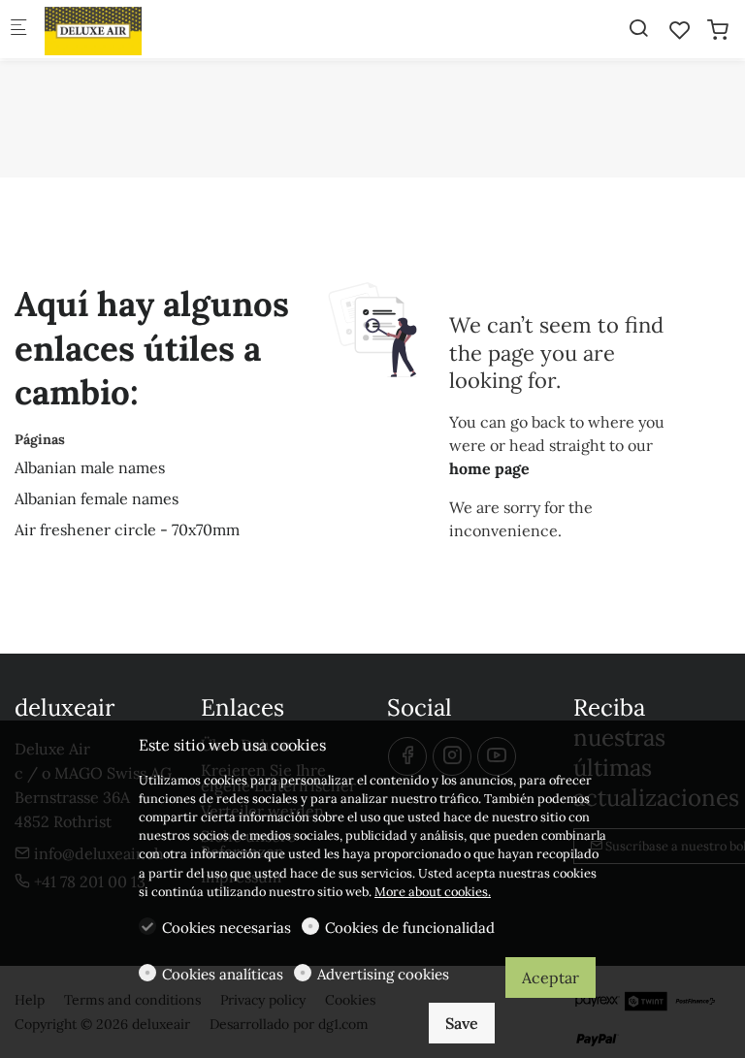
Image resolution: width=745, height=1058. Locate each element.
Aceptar (550, 977)
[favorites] (680, 30)
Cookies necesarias (226, 927)
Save (461, 1023)
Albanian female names (96, 498)
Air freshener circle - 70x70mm (127, 529)
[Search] (638, 28)
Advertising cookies (383, 974)
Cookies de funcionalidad (410, 927)
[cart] (717, 30)
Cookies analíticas (222, 974)
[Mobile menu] (18, 30)
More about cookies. (432, 891)
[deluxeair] (122, 29)
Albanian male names (90, 467)
